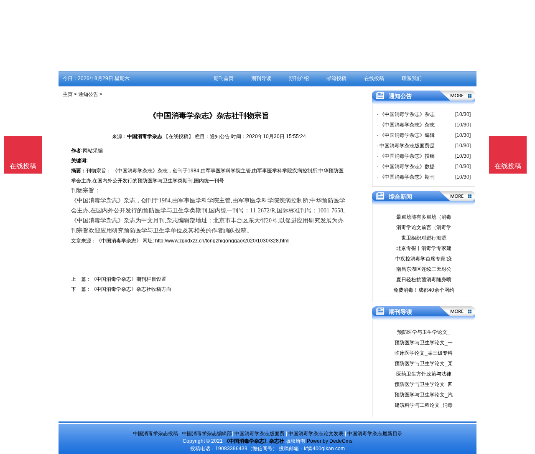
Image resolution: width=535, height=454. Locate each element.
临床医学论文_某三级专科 (424, 353)
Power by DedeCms (329, 441)
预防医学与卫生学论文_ (423, 332)
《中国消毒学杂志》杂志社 (254, 441)
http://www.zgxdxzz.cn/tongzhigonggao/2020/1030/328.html (222, 241)
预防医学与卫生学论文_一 (424, 343)
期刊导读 (261, 78)
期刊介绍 (299, 78)
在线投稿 (374, 78)
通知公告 (88, 94)
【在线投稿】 (178, 136)
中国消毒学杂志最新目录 (375, 433)
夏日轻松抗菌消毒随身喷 (423, 279)
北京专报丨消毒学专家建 (423, 248)
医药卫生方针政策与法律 (423, 374)
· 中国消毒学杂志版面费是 (406, 146)
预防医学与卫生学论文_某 (424, 363)
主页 (68, 94)
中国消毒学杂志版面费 (259, 433)
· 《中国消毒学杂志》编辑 (406, 135)
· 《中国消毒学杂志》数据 (406, 166)
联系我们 (412, 78)
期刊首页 (224, 78)
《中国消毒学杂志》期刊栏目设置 (128, 279)
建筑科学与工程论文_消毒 (424, 405)
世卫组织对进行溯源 (423, 238)
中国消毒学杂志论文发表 (316, 433)
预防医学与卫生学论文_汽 (424, 395)
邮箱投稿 (336, 78)
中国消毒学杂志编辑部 (207, 433)
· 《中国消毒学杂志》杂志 (406, 114)
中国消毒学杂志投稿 (155, 433)
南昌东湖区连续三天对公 (423, 269)
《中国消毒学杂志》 (118, 241)
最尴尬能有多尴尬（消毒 (423, 217)
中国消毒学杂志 (144, 136)
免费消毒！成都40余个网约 (423, 290)
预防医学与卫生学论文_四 (424, 384)
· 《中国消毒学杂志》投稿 (406, 156)
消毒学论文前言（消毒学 (423, 227)
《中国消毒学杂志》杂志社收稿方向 (131, 289)
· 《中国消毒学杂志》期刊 (406, 177)
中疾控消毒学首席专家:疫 (423, 259)
